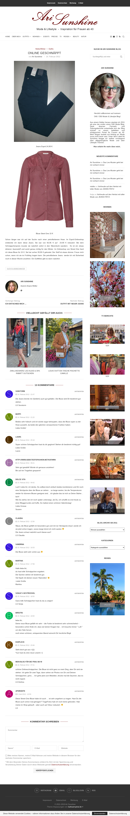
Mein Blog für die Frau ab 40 (28, 662)
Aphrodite (20, 691)
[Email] (114, 36)
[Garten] (107, 284)
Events (46, 36)
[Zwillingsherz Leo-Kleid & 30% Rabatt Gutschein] (25, 343)
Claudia (19, 518)
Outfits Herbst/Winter (16, 268)
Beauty (76, 36)
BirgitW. (19, 613)
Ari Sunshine (37, 57)
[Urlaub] (107, 589)
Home (7, 36)
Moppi (18, 414)
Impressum (51, 3)
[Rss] (119, 36)
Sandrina (19, 544)
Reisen (66, 36)
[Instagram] (111, 36)
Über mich (16, 36)
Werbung (73, 3)
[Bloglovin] (117, 36)
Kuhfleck (19, 642)
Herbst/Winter (40, 49)
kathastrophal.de (75, 807)
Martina (19, 561)
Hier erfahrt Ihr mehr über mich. (107, 147)
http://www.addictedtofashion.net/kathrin (35, 460)
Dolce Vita (20, 479)
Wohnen (36, 36)
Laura (18, 437)
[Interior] (107, 235)
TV (61, 36)
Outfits (26, 36)
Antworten (79, 391)
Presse (54, 36)
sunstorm (20, 391)
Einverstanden (99, 813)
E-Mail (81, 3)
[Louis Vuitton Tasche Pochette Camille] (64, 343)
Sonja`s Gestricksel (25, 593)
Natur (83, 36)
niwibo (92, 186)
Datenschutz (62, 3)
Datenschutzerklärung (60, 765)
